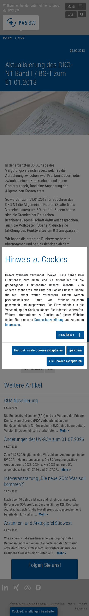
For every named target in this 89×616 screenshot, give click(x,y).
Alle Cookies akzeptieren (65, 361)
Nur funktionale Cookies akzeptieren (38, 350)
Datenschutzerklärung (49, 320)
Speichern (75, 350)
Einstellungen (66, 334)
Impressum (12, 325)
